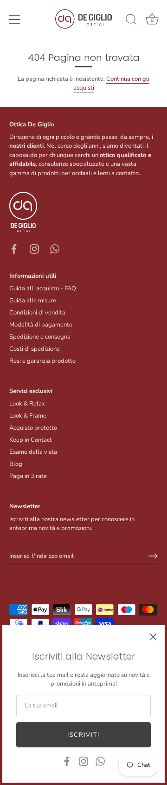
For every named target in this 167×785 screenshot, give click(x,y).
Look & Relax (27, 403)
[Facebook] (66, 761)
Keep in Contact (30, 440)
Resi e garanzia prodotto (42, 361)
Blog (15, 464)
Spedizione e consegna (40, 337)
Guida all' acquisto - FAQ (42, 288)
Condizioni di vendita (37, 312)
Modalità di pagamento (40, 325)
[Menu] (15, 19)
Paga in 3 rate (28, 476)
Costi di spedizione (34, 349)
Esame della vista (33, 452)
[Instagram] (83, 761)
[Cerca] (131, 21)
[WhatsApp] (100, 761)
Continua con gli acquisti (111, 83)
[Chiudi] (153, 637)
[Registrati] (153, 556)
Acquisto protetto (33, 428)
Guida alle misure (32, 300)
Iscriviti (83, 735)
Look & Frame (27, 416)
